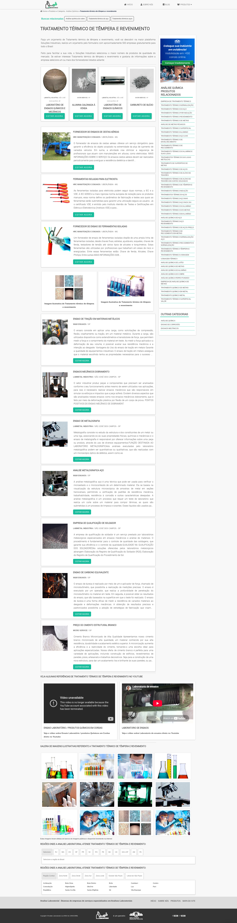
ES (70, 852)
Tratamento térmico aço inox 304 (176, 202)
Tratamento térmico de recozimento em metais (172, 232)
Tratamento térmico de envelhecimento (172, 141)
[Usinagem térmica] (97, 822)
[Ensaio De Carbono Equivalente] (55, 596)
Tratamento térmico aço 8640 (174, 198)
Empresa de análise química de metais (175, 283)
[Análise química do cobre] (173, 794)
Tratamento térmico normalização (177, 105)
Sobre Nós (148, 4)
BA (109, 852)
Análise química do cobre (75, 19)
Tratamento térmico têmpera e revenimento (175, 250)
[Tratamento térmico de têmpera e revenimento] (69, 287)
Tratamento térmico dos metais (175, 210)
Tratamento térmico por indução (176, 113)
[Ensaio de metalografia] (55, 445)
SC (89, 852)
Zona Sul (88, 876)
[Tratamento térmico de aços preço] (135, 794)
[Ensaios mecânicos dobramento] (55, 396)
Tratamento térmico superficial (176, 128)
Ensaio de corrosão (170, 325)
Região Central (49, 876)
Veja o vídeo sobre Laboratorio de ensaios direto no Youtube (150, 733)
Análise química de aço (171, 218)
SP (76, 852)
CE (116, 852)
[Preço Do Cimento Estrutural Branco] (55, 649)
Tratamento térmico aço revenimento (172, 222)
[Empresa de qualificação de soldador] (55, 547)
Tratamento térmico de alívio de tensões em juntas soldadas (176, 180)
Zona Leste (100, 876)
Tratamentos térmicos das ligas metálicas (176, 158)
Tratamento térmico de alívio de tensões (176, 174)
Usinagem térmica (169, 259)
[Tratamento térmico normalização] (97, 794)
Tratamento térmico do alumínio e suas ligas (176, 152)
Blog (167, 4)
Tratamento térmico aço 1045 (174, 136)
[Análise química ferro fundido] (173, 766)
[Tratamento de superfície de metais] (135, 822)
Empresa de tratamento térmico (176, 101)
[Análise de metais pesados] (173, 822)
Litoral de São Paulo (134, 876)
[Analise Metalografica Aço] (55, 494)
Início (130, 4)
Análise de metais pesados (173, 124)
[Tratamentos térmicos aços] (97, 766)
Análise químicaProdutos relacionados (172, 91)
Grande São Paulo (115, 876)
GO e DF (125, 852)
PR (83, 852)
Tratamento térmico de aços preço (177, 227)
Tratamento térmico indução (174, 191)
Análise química (168, 321)
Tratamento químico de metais (174, 288)
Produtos (185, 4)
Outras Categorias (174, 314)
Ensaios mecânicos (170, 328)
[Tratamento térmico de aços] (59, 794)
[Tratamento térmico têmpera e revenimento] (59, 766)
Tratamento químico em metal (174, 291)
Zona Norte (63, 876)
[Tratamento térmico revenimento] (59, 822)
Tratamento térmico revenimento (176, 117)
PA (140, 852)
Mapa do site (189, 901)
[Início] (52, 4)
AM (134, 852)
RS (96, 852)
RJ (56, 852)
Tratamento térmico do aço (98, 19)
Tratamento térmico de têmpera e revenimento (176, 186)
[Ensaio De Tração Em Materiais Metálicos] (55, 343)
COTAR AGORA (54, 116)
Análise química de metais (172, 266)
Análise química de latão (172, 263)
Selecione (47, 852)
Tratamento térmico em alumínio (176, 214)
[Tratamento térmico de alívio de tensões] (135, 766)
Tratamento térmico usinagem (175, 255)
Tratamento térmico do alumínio (176, 206)
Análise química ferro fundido (175, 278)
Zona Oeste (76, 876)
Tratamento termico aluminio (174, 132)
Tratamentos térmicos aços (122, 19)
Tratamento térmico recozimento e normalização (177, 244)
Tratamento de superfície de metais (174, 164)
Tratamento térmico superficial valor (176, 300)
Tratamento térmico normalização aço (177, 238)
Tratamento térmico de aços (174, 169)
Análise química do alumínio (173, 270)
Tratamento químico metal (173, 295)
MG (63, 852)
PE (103, 852)
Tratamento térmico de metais (175, 121)
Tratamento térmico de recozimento (172, 147)
